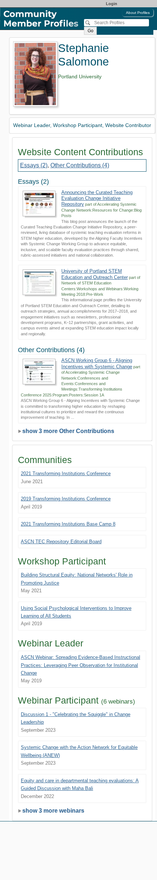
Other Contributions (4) (79, 165)
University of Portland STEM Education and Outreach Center (94, 274)
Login (111, 3)
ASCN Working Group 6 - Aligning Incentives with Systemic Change (96, 363)
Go (90, 30)
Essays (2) (33, 165)
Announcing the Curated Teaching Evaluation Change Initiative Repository (97, 198)
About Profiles (138, 13)
